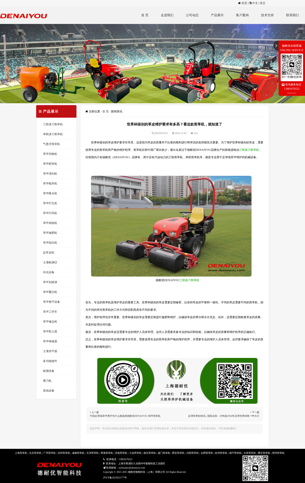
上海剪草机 (21, 453)
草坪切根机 (50, 153)
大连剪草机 (135, 453)
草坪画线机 (50, 222)
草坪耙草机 (50, 163)
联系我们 (292, 15)
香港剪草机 (107, 453)
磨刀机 (47, 380)
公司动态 (192, 15)
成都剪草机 (78, 453)
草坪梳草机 (50, 183)
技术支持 (267, 15)
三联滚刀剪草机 (53, 124)
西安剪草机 (178, 453)
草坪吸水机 (50, 193)
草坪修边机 (50, 321)
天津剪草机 (92, 453)
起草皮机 (48, 252)
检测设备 (48, 370)
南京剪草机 (149, 453)
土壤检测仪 (50, 262)
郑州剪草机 (278, 453)
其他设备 (48, 390)
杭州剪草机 (221, 453)
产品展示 (217, 15)
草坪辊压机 (50, 242)
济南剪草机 (121, 453)
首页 (244, 3)
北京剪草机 (35, 453)
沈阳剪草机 (192, 453)
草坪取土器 (50, 331)
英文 (262, 3)
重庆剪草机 (264, 453)
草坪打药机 (50, 213)
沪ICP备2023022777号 (115, 477)
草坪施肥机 (50, 232)
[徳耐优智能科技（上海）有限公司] (24, 22)
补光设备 (48, 272)
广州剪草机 (49, 453)
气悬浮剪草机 (51, 144)
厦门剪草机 (164, 453)
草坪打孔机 (50, 203)
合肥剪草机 (207, 453)
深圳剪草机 (64, 453)
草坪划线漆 (50, 282)
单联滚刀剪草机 (53, 134)
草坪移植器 (50, 341)
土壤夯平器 (50, 351)
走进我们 (167, 15)
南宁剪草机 (235, 453)
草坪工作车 (50, 311)
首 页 (144, 15)
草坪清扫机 (50, 173)
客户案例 (242, 15)
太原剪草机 (250, 453)
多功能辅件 (50, 361)
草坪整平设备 (51, 301)
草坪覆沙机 (50, 291)
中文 (255, 3)
